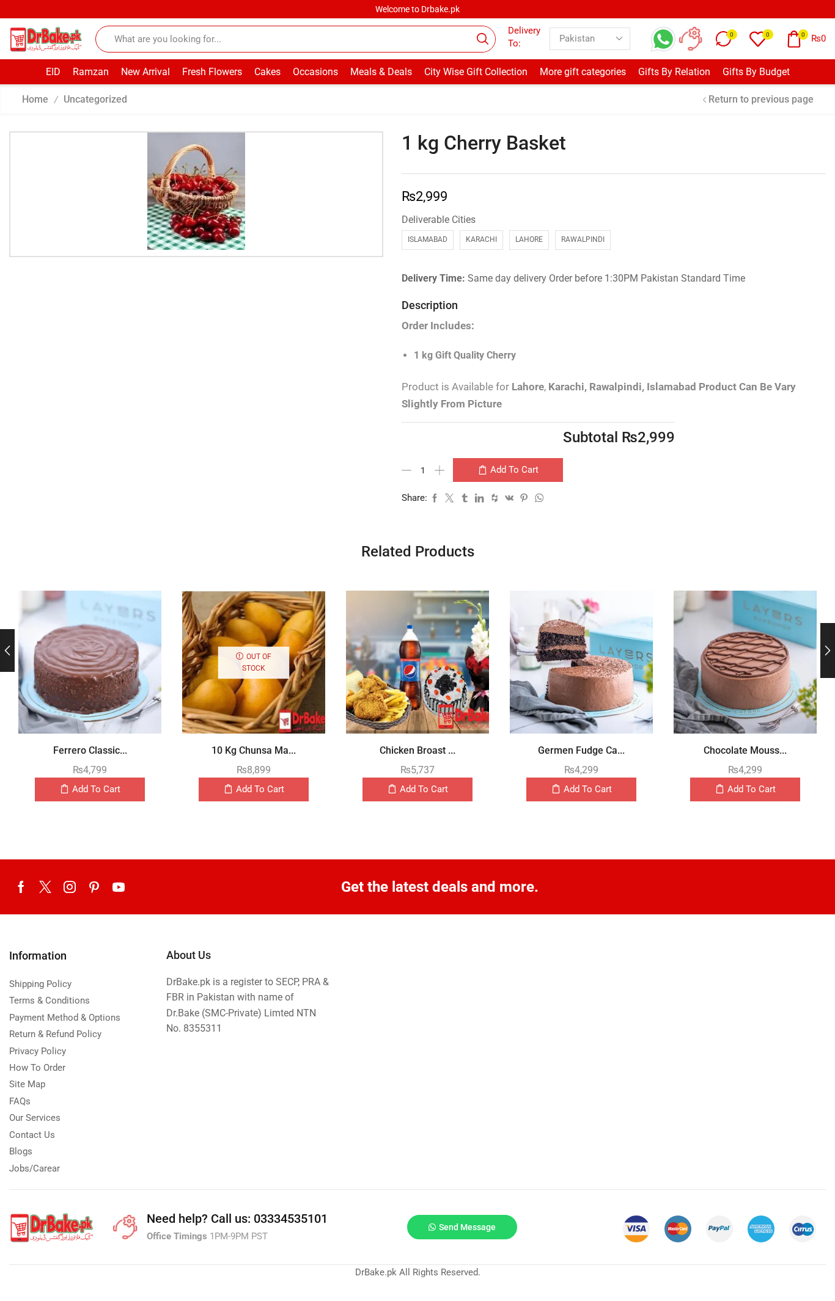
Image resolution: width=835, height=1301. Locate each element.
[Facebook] (21, 887)
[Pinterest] (94, 887)
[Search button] (482, 39)
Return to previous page (761, 99)
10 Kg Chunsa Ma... (254, 750)
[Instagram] (70, 887)
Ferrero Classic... (90, 750)
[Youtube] (118, 887)
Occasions (315, 72)
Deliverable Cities (439, 219)
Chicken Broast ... (417, 750)
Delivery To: (524, 37)
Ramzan (91, 72)
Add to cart (514, 469)
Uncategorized (95, 99)
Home (35, 99)
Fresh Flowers (212, 72)
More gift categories (583, 72)
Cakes (267, 72)
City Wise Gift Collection (476, 72)
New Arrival (145, 72)
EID (53, 72)
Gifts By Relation (674, 72)
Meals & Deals (381, 72)
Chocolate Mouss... (745, 750)
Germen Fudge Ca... (581, 750)
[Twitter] (45, 887)
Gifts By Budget (756, 72)
